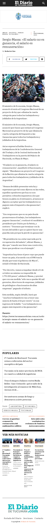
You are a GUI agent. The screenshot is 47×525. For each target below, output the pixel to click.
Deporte (16, 446)
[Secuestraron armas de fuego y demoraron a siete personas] (40, 441)
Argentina (16, 406)
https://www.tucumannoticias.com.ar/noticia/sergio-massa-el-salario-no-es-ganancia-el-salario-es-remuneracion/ (23, 319)
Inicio (4, 32)
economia (30, 406)
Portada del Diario (13, 518)
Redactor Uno (10, 51)
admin (4, 475)
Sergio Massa (11, 410)
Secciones (28, 518)
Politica (12, 32)
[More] (42, 59)
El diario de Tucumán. (28, 521)
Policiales (39, 446)
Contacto (38, 518)
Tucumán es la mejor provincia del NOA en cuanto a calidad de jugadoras (23, 372)
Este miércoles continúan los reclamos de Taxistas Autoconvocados (35, 422)
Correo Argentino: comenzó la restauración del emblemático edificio (11, 422)
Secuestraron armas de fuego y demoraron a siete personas (19, 398)
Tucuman (26, 410)
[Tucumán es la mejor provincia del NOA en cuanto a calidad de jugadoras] (18, 441)
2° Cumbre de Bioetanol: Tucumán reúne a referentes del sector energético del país (20, 360)
